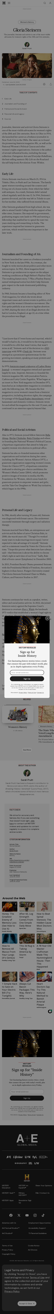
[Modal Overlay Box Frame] (27, 657)
